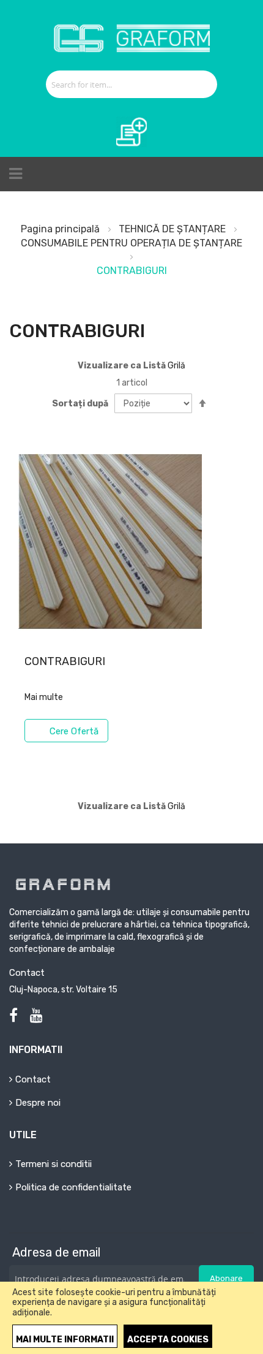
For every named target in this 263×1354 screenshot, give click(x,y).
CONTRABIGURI (64, 661)
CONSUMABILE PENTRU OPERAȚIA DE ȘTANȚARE (131, 243)
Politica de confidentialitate (73, 1187)
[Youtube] (36, 1015)
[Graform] (132, 28)
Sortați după (80, 403)
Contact (33, 1079)
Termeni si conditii (53, 1164)
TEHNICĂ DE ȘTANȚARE (173, 229)
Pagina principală (61, 229)
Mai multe (43, 697)
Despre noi (38, 1102)
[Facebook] (13, 1015)
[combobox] (118, 84)
